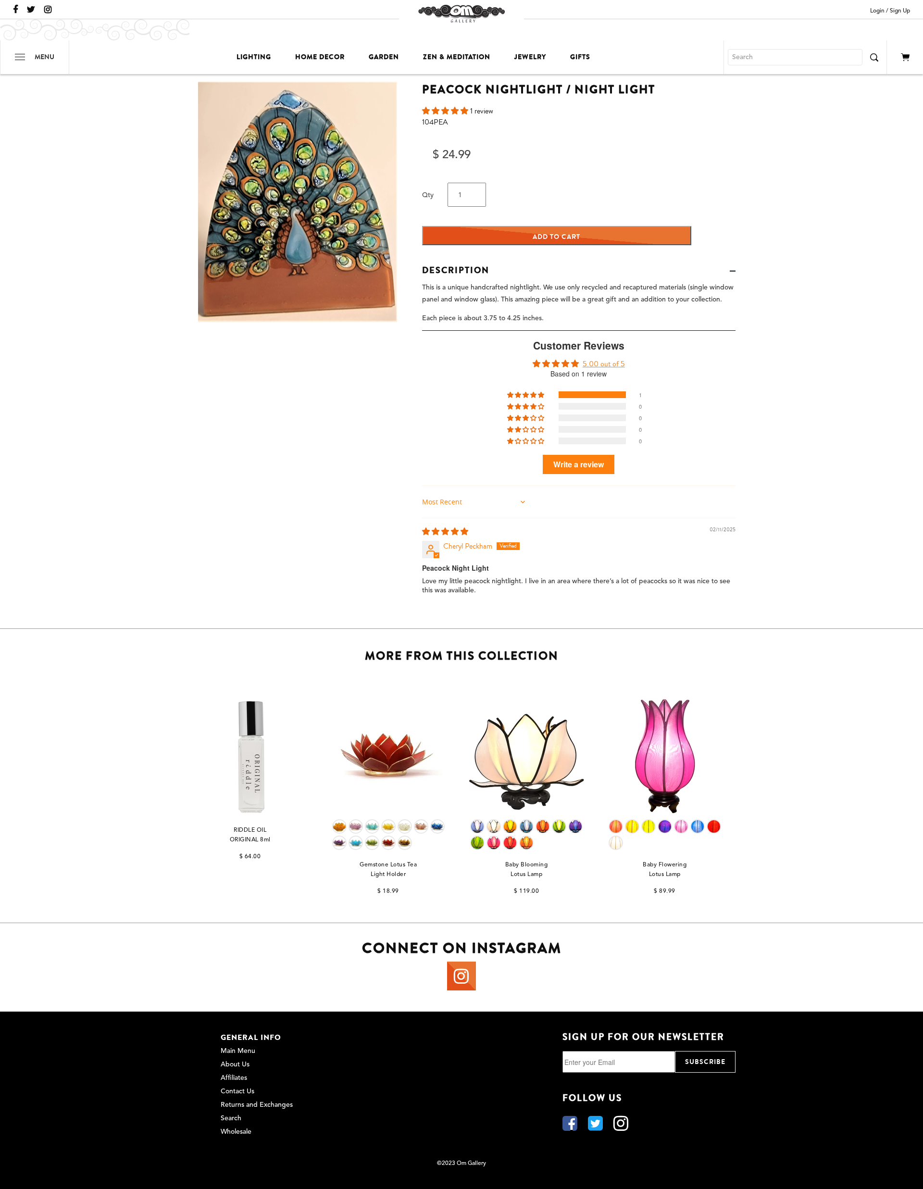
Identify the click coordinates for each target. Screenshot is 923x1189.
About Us (235, 1064)
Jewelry (530, 57)
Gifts (580, 57)
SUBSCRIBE (705, 1062)
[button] (446, 111)
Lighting (254, 57)
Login (877, 11)
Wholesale (236, 1131)
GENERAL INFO (251, 1037)
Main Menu (238, 1051)
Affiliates (234, 1078)
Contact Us (237, 1091)
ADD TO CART (556, 237)
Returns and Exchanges (257, 1104)
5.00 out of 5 (604, 364)
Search (231, 1118)
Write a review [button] (578, 464)
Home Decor (320, 57)
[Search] (874, 57)
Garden (384, 57)
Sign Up (900, 11)
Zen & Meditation (456, 57)
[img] (445, 531)
